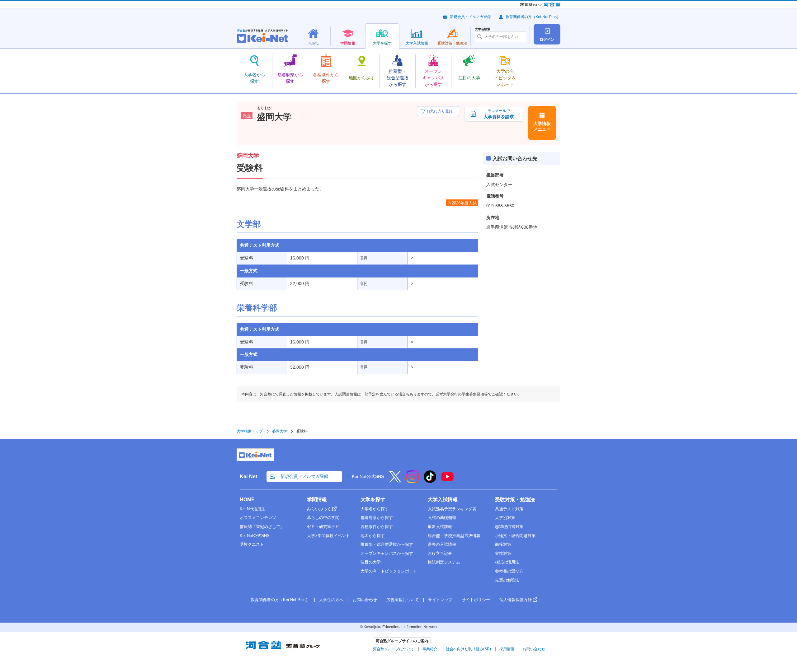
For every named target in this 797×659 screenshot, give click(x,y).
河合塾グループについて (393, 649)
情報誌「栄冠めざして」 (262, 526)
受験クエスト (252, 544)
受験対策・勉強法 (515, 499)
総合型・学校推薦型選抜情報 (454, 535)
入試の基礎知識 (442, 517)
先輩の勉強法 (507, 580)
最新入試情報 (440, 526)
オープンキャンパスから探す (387, 553)
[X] (395, 480)
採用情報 (506, 649)
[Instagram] (412, 480)
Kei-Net (248, 476)
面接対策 (503, 544)
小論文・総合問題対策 (515, 535)
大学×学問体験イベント (328, 535)
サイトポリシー (476, 599)
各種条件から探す (377, 526)
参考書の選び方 (509, 571)
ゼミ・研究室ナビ (323, 526)
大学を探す (373, 499)
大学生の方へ (331, 599)
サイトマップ (440, 599)
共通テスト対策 (509, 509)
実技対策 (503, 553)
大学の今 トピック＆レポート (389, 571)
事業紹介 (429, 649)
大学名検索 (482, 29)
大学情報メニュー (542, 126)
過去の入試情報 (442, 544)
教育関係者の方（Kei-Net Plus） (533, 17)
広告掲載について (402, 599)
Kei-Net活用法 (252, 509)
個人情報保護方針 (515, 599)
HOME (247, 499)
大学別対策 (505, 517)
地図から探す (373, 535)
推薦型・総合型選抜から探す (387, 544)
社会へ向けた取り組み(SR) (468, 649)
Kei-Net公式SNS (368, 476)
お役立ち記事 (440, 553)
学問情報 (317, 499)
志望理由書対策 (509, 526)
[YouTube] (447, 480)
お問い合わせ (365, 599)
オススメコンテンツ (258, 517)
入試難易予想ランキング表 (452, 509)
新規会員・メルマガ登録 (470, 17)
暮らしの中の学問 (323, 517)
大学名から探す (375, 509)
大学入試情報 (443, 499)
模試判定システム (444, 562)
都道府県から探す (377, 517)
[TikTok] (430, 480)
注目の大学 (371, 562)
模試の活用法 (507, 562)
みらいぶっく (319, 509)
